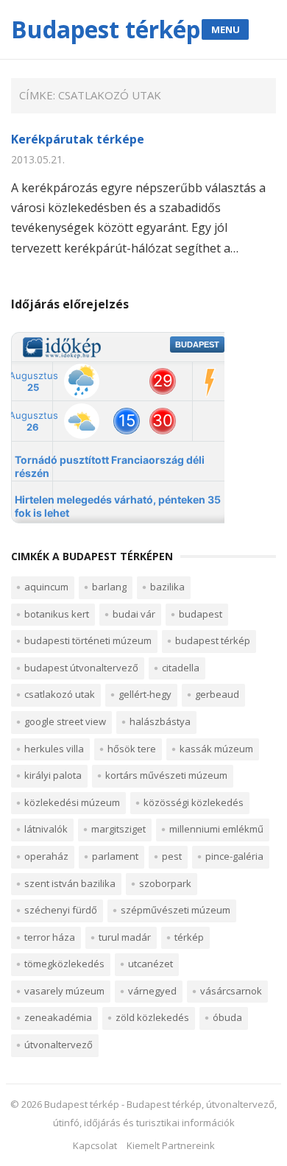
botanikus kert (56, 614)
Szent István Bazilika (70, 883)
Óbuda (227, 1017)
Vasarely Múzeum (64, 990)
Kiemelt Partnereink (171, 1145)
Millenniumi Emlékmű (216, 828)
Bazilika (167, 586)
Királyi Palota (53, 775)
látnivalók (46, 828)
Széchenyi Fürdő (60, 909)
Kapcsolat (95, 1145)
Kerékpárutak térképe (77, 139)
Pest (172, 856)
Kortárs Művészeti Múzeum (166, 775)
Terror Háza (49, 937)
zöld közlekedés (152, 1017)
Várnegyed (152, 990)
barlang (109, 586)
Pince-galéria (234, 856)
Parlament (115, 856)
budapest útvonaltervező (81, 667)
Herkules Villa (54, 748)
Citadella (180, 667)
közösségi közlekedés (194, 802)
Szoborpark (165, 883)
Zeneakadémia (58, 1017)
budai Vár (134, 614)
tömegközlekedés (64, 963)
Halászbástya (160, 721)
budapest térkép (212, 640)
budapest (200, 614)
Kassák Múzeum (216, 748)
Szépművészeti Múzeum (175, 909)
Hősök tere (131, 748)
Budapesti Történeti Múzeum (88, 640)
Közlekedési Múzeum (72, 802)
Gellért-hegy (144, 694)
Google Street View (65, 721)
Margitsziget (118, 828)
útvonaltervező (58, 1044)
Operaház (46, 856)
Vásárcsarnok (231, 990)
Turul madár (125, 937)
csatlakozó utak (59, 694)
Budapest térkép (105, 29)
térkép (189, 937)
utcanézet (150, 963)
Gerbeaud (217, 694)
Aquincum (46, 586)
